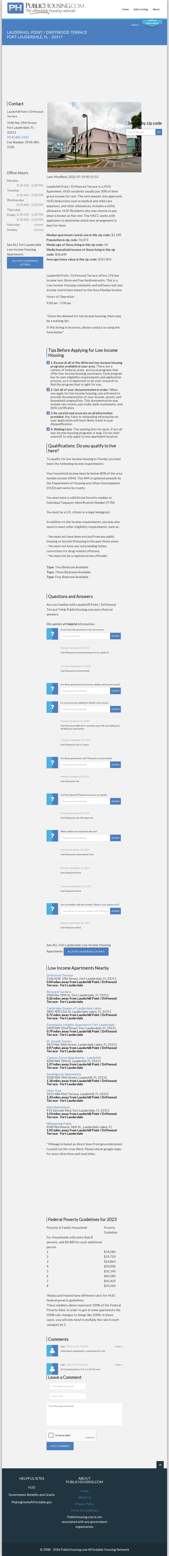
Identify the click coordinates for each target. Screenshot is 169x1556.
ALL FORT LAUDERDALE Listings (25, 262)
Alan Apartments (58, 1107)
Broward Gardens (59, 992)
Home (125, 9)
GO (159, 132)
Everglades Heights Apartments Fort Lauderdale (81, 1025)
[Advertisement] (84, 73)
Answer (115, 636)
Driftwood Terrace (60, 975)
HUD (31, 1487)
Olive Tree (54, 1090)
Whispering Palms (59, 1123)
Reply (118, 1346)
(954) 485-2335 (18, 137)
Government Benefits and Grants (32, 1495)
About (156, 9)
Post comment (60, 1446)
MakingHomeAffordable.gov (32, 1502)
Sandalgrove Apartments (64, 1074)
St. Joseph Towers (59, 1041)
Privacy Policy (84, 1504)
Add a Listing (141, 9)
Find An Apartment (152, 22)
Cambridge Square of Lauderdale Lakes (74, 1008)
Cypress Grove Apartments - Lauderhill (74, 1058)
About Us (84, 1497)
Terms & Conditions (84, 1510)
